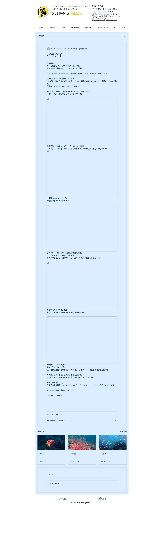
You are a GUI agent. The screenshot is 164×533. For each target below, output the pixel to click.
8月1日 (73, 454)
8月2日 (42, 454)
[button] (123, 27)
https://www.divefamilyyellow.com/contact (104, 20)
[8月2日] (51, 442)
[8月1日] (82, 442)
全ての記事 (40, 36)
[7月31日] (113, 442)
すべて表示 (123, 431)
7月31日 (104, 454)
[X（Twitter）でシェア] (52, 415)
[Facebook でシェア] (48, 415)
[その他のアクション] (116, 49)
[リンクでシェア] (62, 415)
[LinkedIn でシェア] (57, 415)
